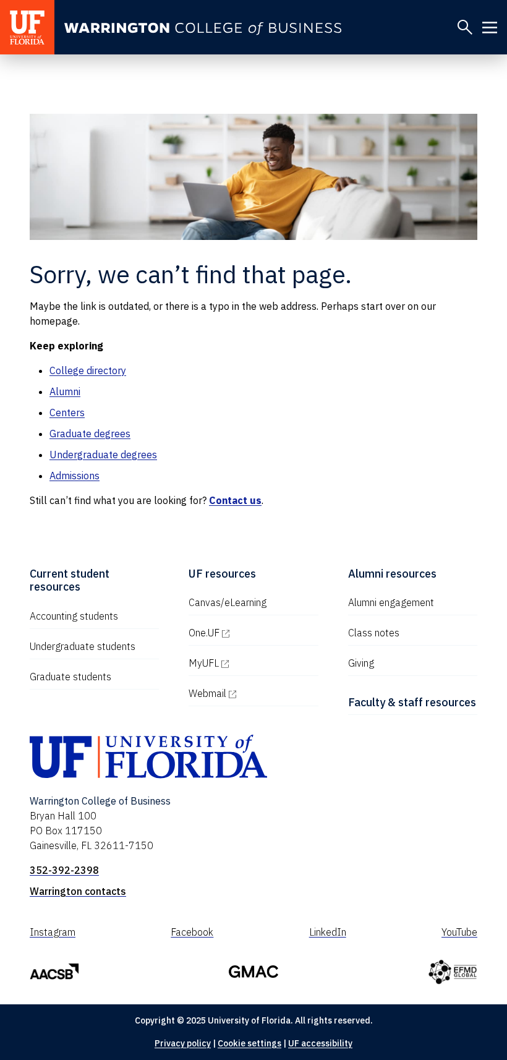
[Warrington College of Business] (202, 28)
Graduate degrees (89, 433)
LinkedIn (327, 932)
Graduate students (70, 676)
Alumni (64, 391)
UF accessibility (320, 1043)
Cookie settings (249, 1043)
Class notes (373, 632)
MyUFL (253, 663)
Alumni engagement (391, 602)
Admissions (74, 475)
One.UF (253, 632)
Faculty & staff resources (412, 702)
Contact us (235, 500)
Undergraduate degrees (103, 454)
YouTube (459, 932)
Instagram (52, 932)
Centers (67, 412)
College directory (87, 370)
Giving (361, 663)
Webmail (253, 693)
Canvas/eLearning (227, 602)
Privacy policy (183, 1043)
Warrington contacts (78, 891)
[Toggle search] (465, 27)
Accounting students (74, 616)
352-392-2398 (64, 870)
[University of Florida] (27, 27)
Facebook (192, 932)
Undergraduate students (82, 646)
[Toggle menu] (489, 27)
